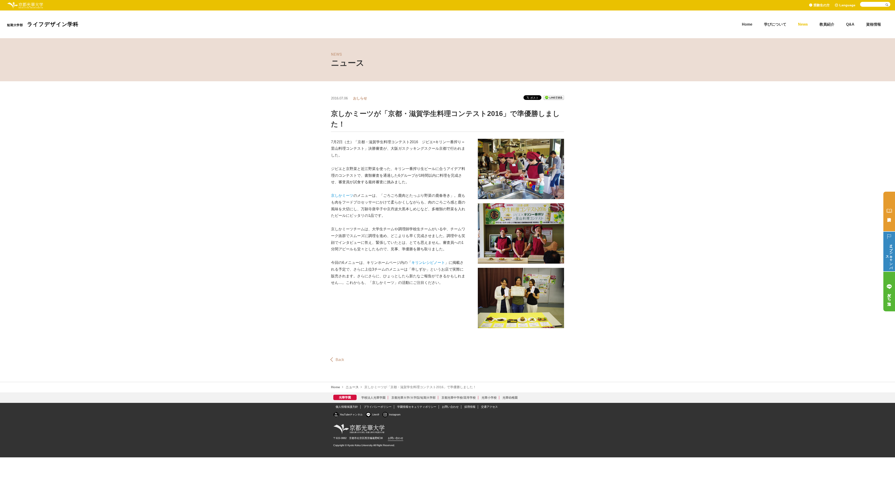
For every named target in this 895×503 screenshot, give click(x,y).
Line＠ (375, 414)
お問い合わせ (450, 406)
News (803, 24)
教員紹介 (826, 24)
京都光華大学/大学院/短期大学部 (413, 397)
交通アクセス (489, 406)
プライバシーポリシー (378, 406)
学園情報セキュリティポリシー (416, 406)
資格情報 (873, 24)
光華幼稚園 (510, 397)
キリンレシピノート (428, 263)
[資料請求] (889, 211)
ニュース (352, 387)
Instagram (394, 414)
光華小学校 (489, 397)
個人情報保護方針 (347, 406)
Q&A (850, 24)
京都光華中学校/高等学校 (458, 397)
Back (340, 360)
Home (747, 24)
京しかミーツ (342, 195)
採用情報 (469, 406)
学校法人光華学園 (373, 397)
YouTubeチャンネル (351, 414)
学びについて (775, 24)
